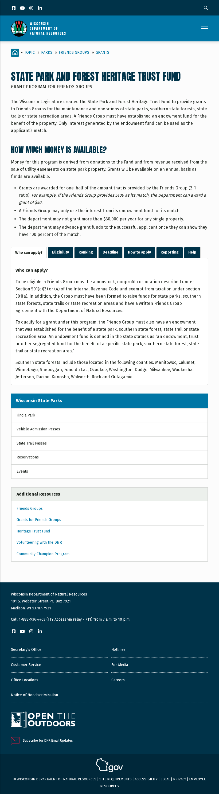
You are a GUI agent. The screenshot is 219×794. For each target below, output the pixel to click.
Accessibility (146, 779)
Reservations (28, 457)
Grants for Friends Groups (39, 519)
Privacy (179, 779)
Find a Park (26, 415)
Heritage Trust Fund (33, 531)
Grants (102, 52)
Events (22, 471)
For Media (119, 665)
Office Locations (24, 680)
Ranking (86, 252)
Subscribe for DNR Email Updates (48, 740)
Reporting (170, 252)
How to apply (139, 252)
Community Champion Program (43, 554)
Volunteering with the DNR (39, 542)
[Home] (38, 29)
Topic (29, 52)
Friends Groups (74, 52)
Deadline (110, 252)
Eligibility (60, 252)
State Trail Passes (32, 443)
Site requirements (115, 779)
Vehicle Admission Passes (38, 429)
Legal (165, 779)
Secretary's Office (26, 649)
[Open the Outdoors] (43, 720)
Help (192, 252)
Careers (118, 680)
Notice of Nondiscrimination (34, 695)
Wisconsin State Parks (39, 400)
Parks (46, 52)
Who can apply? (28, 252)
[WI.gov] (109, 766)
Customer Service (26, 665)
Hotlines (118, 649)
